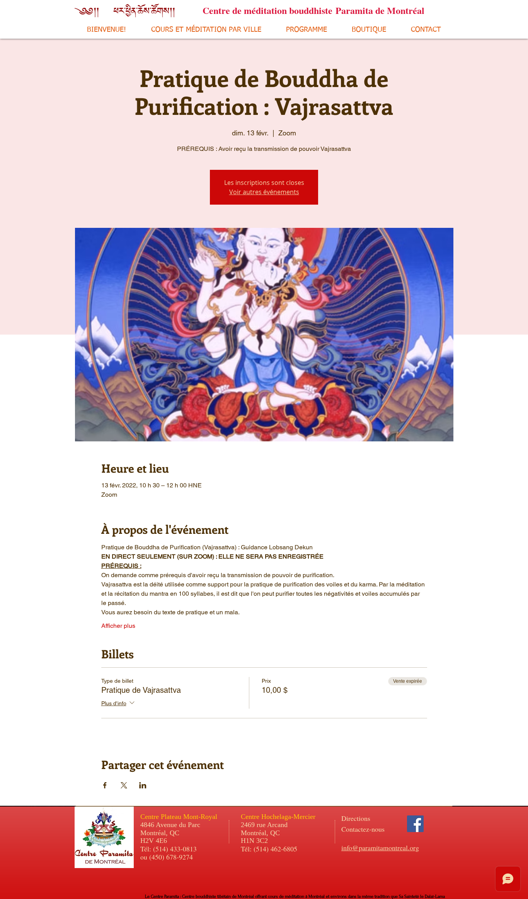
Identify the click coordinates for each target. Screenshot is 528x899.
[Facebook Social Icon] (415, 823)
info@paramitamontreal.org (380, 847)
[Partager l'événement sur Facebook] (105, 785)
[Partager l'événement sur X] (124, 785)
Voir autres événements (264, 192)
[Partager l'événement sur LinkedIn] (142, 785)
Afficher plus (118, 625)
